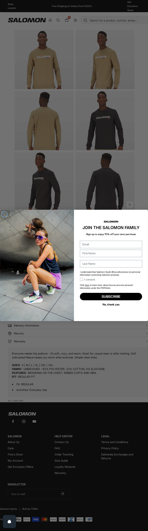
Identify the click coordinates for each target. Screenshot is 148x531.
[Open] (9, 521)
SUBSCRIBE (111, 296)
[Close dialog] (4, 214)
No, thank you (111, 304)
